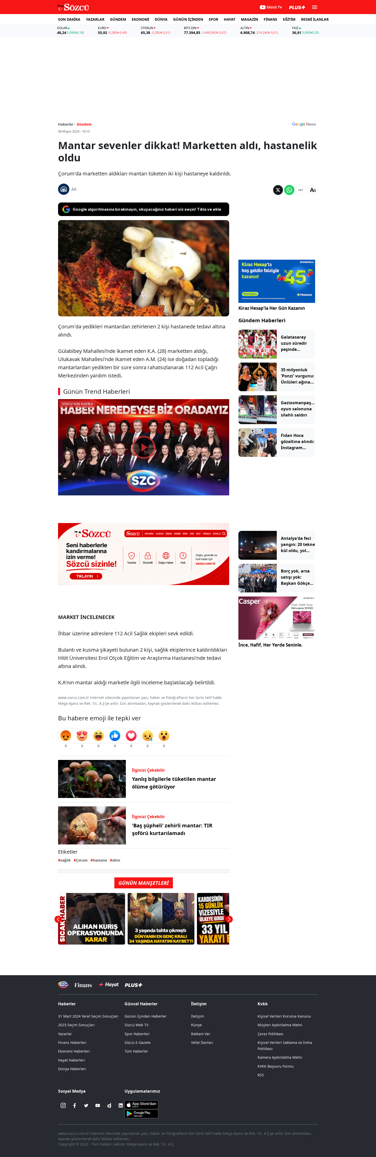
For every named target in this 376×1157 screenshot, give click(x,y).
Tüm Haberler (136, 1051)
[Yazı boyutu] (313, 190)
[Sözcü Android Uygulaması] (141, 1113)
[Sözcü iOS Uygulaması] (141, 1104)
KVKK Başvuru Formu (276, 1066)
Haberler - (67, 124)
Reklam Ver (200, 1033)
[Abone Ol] (304, 124)
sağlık (65, 860)
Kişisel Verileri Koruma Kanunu (284, 1016)
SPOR (213, 19)
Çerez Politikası (270, 1033)
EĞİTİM (289, 19)
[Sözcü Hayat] (108, 985)
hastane (100, 860)
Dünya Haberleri (72, 1068)
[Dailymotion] (109, 1105)
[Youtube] (98, 1105)
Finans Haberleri (72, 1042)
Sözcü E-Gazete (138, 1042)
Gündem (84, 124)
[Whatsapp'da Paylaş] (289, 190)
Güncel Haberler (141, 1004)
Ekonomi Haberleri (74, 1051)
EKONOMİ (140, 19)
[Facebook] (75, 1105)
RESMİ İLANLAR (315, 19)
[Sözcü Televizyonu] (63, 984)
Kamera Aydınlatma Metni (280, 1057)
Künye (196, 1024)
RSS (261, 1074)
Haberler (67, 1004)
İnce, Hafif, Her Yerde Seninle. (270, 645)
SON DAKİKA (69, 19)
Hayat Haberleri (71, 1060)
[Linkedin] (121, 1105)
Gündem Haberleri (261, 320)
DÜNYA (161, 19)
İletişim (197, 1016)
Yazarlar (65, 1033)
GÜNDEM (118, 19)
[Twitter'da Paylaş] (278, 190)
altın (116, 860)
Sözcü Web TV (136, 1024)
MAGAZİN (249, 19)
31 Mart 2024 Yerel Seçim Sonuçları (88, 1016)
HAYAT (229, 19)
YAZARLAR (95, 19)
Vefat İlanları (202, 1042)
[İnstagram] (63, 1105)
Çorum (81, 860)
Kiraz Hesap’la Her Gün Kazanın (271, 308)
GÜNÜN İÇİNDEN (188, 19)
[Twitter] (86, 1105)
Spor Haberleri (137, 1033)
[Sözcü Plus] (133, 985)
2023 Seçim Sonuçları (76, 1024)
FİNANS (270, 19)
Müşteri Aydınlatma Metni (280, 1024)
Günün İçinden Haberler (146, 1016)
